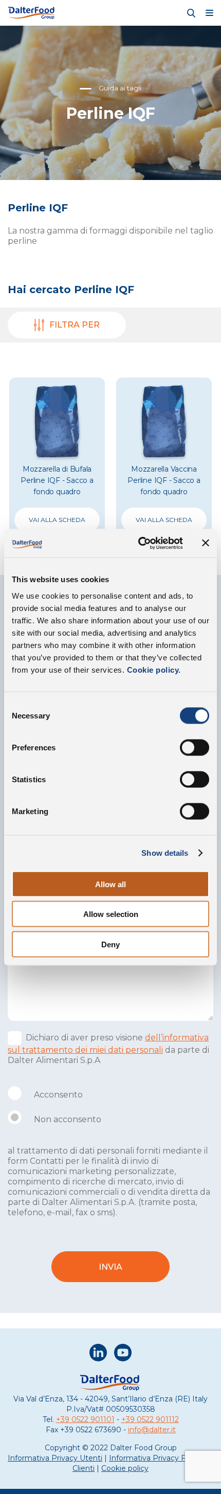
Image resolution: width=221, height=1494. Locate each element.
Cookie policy (125, 1468)
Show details (164, 853)
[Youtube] (123, 1354)
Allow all (110, 883)
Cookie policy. (152, 669)
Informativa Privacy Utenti (55, 1458)
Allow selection (110, 914)
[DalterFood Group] (32, 13)
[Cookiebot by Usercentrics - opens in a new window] (139, 543)
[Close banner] (205, 543)
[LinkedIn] (98, 1354)
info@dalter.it (152, 1429)
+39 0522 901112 (150, 1419)
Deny (110, 944)
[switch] (194, 747)
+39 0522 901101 (85, 1419)
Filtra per (74, 325)
